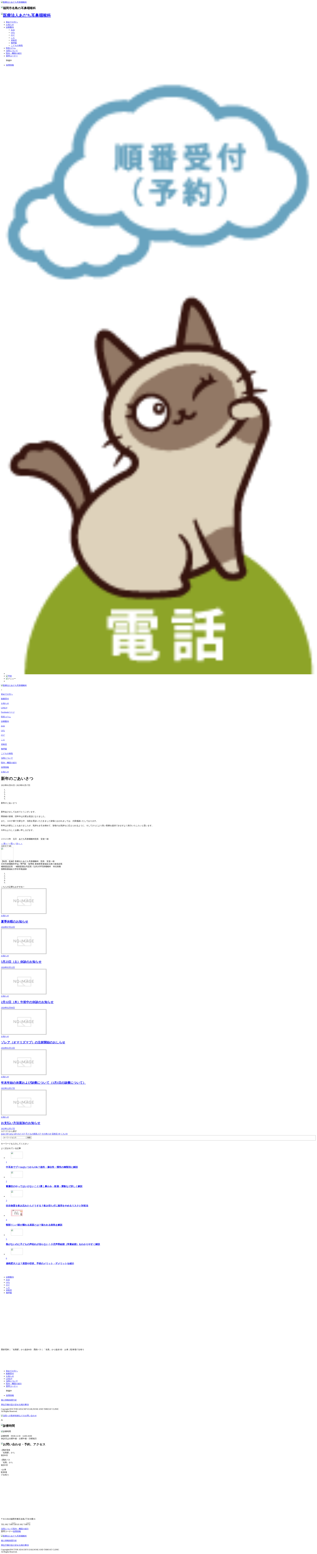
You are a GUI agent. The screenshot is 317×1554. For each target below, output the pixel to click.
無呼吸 (14, 43)
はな (13, 32)
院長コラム (11, 48)
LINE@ (4, 708)
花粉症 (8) (56, 1134)
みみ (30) (5, 1134)
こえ (13, 38)
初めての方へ (12, 22)
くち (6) (64, 1134)
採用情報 (10, 65)
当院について (12, 51)
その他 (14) (46, 1134)
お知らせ (10, 25)
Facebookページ (8, 712)
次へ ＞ (19, 843)
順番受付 (5, 699)
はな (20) (13, 1134)
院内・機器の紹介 (14, 53)
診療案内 (10, 27)
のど (13, 35)
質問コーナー (12, 56)
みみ (13, 30)
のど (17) (21, 1134)
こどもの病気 (17, 45)
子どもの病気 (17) (33, 1134)
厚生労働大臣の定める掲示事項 (15, 1405)
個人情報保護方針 (9, 1400)
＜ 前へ (4, 843)
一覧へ (12, 843)
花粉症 (14, 40)
